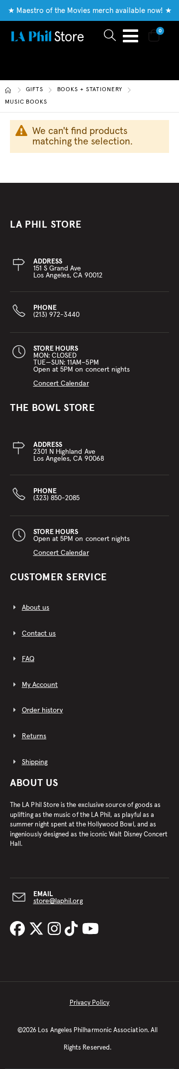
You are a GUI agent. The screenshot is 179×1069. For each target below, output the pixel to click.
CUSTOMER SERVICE (58, 577)
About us (36, 607)
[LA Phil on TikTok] (73, 929)
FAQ (28, 659)
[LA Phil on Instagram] (56, 929)
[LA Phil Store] (47, 35)
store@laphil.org (58, 901)
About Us (34, 783)
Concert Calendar (61, 383)
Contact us (39, 633)
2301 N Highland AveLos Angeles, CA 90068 (68, 451)
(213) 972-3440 (56, 311)
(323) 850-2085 (56, 495)
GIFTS (34, 90)
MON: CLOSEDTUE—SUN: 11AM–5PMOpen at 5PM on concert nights (81, 366)
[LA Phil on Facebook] (19, 929)
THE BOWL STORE (52, 408)
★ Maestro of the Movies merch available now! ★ (90, 10)
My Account (40, 684)
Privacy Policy (90, 1003)
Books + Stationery (89, 90)
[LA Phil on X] (38, 929)
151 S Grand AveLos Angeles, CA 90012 (67, 268)
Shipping (35, 762)
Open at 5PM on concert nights (81, 542)
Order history (42, 710)
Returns (34, 736)
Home (8, 90)
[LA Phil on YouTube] (90, 929)
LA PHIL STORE (46, 225)
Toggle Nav (130, 36)
